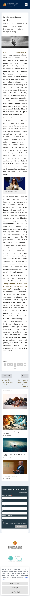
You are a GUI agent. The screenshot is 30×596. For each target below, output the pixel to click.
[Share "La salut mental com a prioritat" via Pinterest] (18, 364)
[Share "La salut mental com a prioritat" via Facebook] (5, 364)
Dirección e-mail (7, 495)
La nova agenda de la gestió (10, 476)
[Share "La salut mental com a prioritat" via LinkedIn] (21, 364)
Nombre (5, 501)
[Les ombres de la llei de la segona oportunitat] (15, 422)
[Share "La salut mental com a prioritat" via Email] (25, 364)
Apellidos (4, 506)
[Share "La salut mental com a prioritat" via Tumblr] (15, 364)
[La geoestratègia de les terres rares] (15, 401)
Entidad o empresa (7, 515)
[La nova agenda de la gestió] (15, 467)
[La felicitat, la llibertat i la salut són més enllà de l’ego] (15, 445)
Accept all (15, 584)
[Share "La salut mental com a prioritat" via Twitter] (8, 364)
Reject (15, 588)
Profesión (4, 510)
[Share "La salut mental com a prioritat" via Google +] (11, 364)
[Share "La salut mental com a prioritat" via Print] (15, 367)
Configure (15, 592)
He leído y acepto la (15, 523)
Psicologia (13, 32)
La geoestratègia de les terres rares (12, 411)
